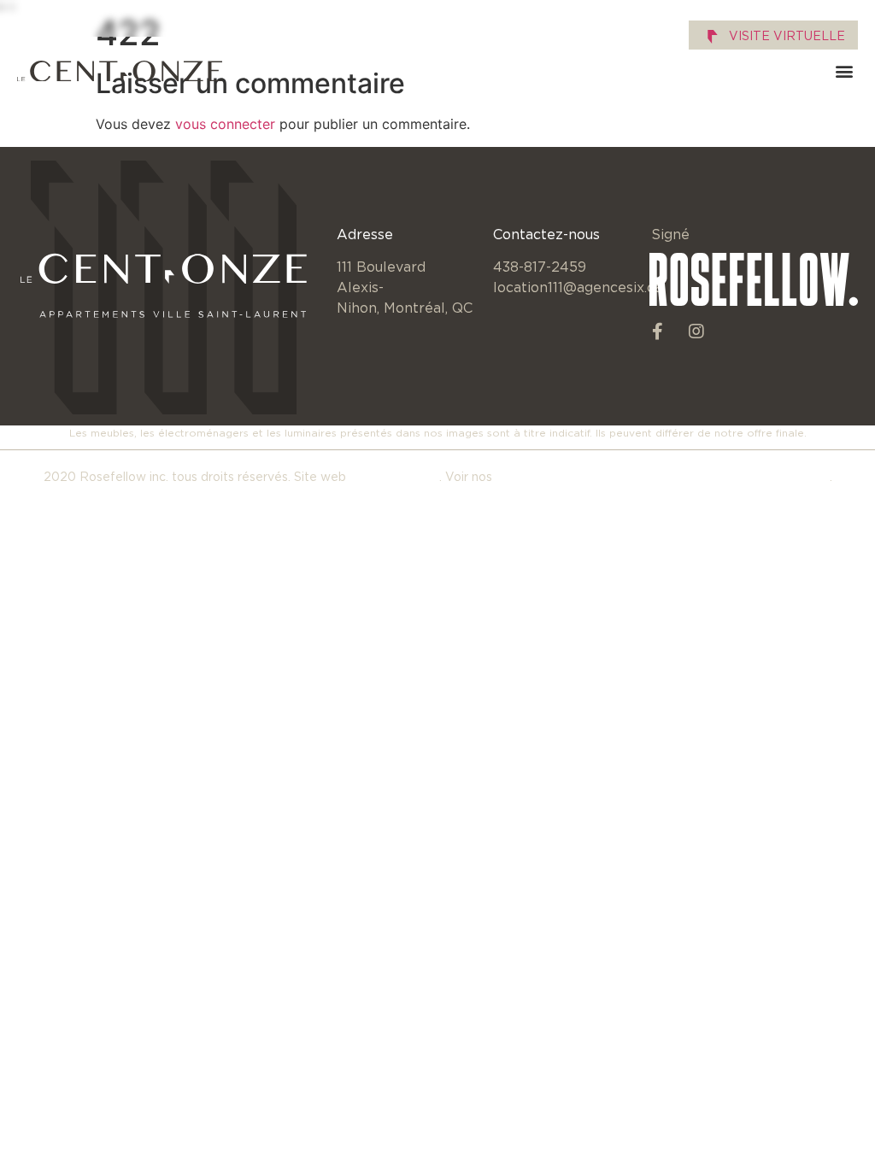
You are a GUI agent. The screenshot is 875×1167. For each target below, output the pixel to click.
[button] (844, 71)
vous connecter (225, 123)
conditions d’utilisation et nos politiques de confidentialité (663, 476)
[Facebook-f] (658, 331)
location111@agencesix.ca (577, 287)
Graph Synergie (394, 476)
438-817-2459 (539, 266)
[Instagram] (696, 331)
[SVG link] (119, 71)
